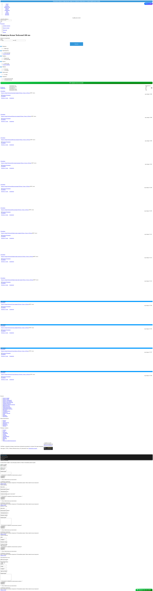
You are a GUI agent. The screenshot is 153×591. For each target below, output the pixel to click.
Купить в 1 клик (4, 98)
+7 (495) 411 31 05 (4, 456)
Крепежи (5, 415)
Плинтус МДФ (6, 399)
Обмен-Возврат (6, 436)
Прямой (6, 58)
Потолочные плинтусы (7, 408)
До (13, 40)
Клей (4, 414)
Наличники (5, 416)
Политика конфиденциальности (9, 440)
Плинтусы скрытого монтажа (9, 404)
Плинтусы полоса (6, 406)
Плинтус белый (6, 398)
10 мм (6, 69)
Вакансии (5, 438)
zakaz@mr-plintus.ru (4, 19)
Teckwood (7, 52)
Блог (7, 11)
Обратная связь (3, 455)
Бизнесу (7, 9)
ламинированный (8, 78)
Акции (7, 3)
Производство (7, 7)
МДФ (6, 48)
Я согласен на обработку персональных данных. (12, 475)
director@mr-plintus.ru (48, 445)
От (1, 40)
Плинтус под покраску (7, 401)
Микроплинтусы (6, 405)
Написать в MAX (148, 3)
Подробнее (3, 96)
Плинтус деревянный (7, 400)
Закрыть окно (3, 483)
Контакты (7, 14)
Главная (4, 429)
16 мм (6, 70)
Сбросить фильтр (6, 53)
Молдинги (5, 409)
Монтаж (7, 8)
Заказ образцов (6, 422)
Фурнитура (5, 412)
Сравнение (11, 98)
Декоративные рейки (7, 407)
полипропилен (8, 79)
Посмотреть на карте (33, 448)
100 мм (6, 63)
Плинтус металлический (8, 402)
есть (5, 74)
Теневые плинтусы (7, 403)
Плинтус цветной (6, 413)
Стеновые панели (6, 411)
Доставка (7, 13)
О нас (7, 5)
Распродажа (5, 424)
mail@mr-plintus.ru (4, 457)
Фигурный (7, 59)
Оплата (7, 12)
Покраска (7, 6)
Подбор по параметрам (2, 88)
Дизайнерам (7, 10)
